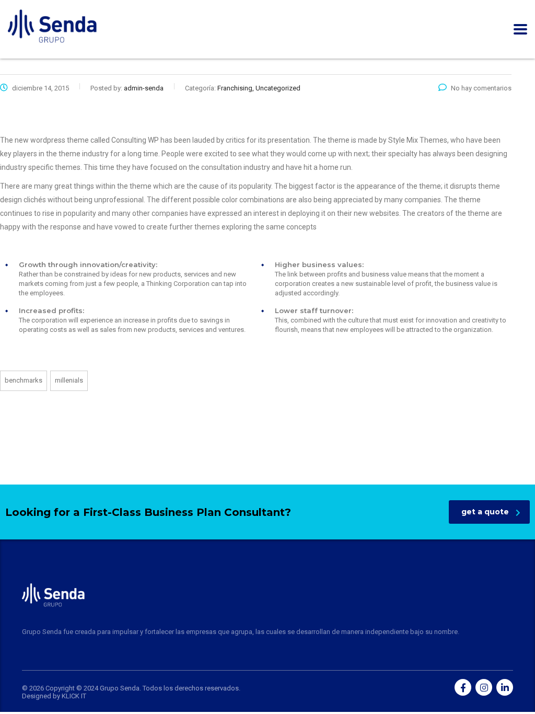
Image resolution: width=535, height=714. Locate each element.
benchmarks (23, 380)
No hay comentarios (481, 88)
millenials (69, 380)
